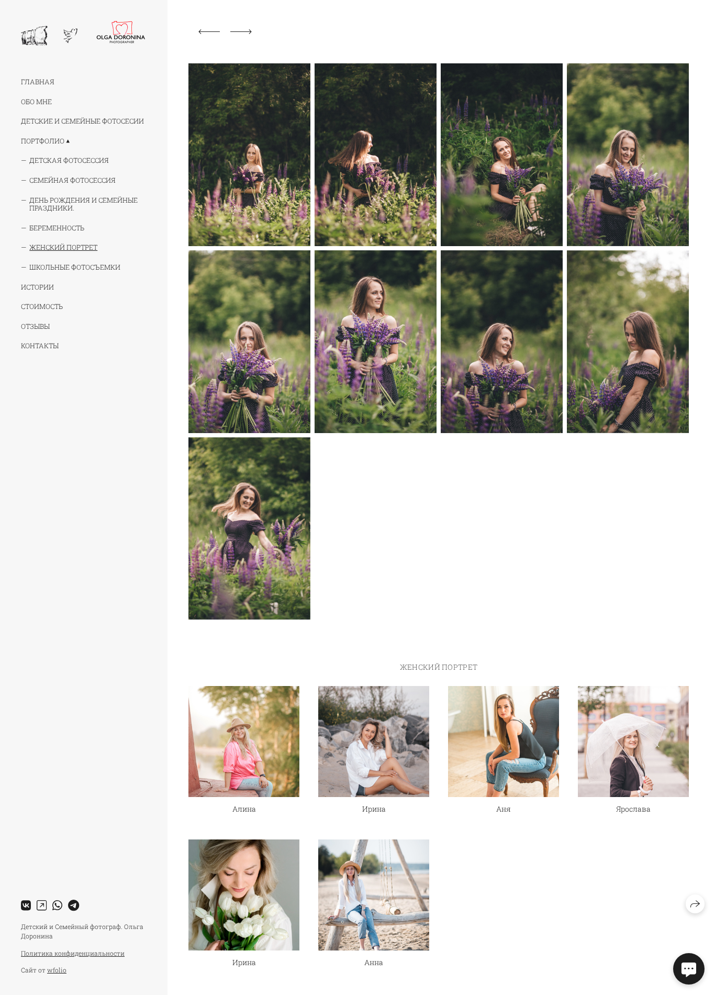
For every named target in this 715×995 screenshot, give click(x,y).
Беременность (56, 228)
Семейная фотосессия (72, 180)
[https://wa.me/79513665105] (57, 905)
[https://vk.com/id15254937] (26, 905)
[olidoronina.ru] (83, 33)
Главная (37, 81)
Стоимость (42, 306)
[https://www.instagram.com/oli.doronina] (42, 905)
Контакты (40, 345)
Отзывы (35, 326)
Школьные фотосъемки (74, 267)
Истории (37, 287)
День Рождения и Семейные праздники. (83, 204)
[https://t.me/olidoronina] (73, 905)
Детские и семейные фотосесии (82, 121)
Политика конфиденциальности (73, 953)
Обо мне (36, 101)
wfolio (56, 970)
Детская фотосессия (69, 160)
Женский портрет (63, 247)
